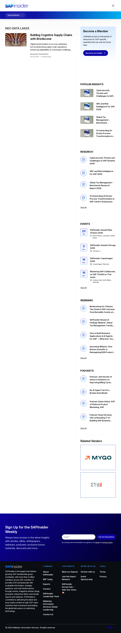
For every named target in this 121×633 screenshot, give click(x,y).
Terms (103, 572)
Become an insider (94, 53)
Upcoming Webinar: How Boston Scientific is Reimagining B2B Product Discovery (101, 349)
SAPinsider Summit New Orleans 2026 (101, 231)
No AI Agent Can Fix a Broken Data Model (100, 391)
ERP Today (48, 579)
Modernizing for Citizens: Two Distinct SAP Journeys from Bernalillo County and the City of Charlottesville (102, 309)
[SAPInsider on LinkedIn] (110, 627)
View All (83, 207)
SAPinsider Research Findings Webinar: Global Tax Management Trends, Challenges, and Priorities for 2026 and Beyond (101, 323)
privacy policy (107, 542)
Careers (47, 589)
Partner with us (88, 572)
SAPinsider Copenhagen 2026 (101, 259)
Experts (46, 584)
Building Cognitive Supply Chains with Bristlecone (51, 36)
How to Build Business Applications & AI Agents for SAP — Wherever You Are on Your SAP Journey (101, 336)
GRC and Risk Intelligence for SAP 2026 (105, 107)
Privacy (103, 576)
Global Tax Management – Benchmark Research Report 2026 (104, 120)
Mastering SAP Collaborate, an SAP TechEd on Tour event (102, 274)
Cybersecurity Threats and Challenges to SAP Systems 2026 (104, 93)
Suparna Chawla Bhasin (40, 54)
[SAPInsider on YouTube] (114, 627)
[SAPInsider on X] (106, 627)
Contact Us (48, 614)
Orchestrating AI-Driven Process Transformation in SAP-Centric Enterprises (104, 133)
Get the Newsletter (106, 537)
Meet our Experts (70, 572)
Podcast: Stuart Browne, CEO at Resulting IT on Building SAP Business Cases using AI (101, 418)
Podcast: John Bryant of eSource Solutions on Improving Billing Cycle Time (101, 380)
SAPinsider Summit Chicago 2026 (103, 246)
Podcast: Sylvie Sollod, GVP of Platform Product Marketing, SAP (102, 404)
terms (97, 542)
